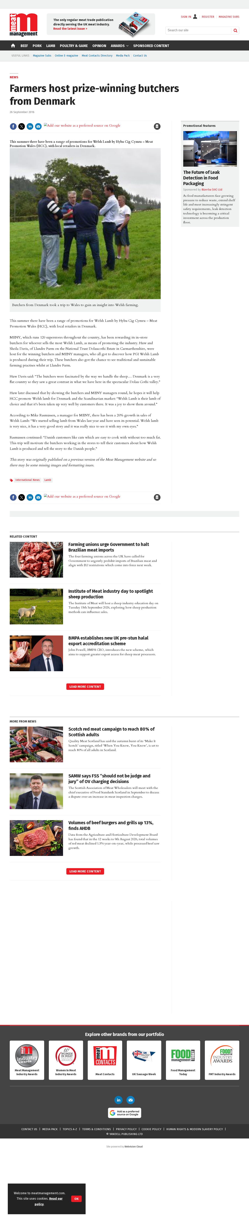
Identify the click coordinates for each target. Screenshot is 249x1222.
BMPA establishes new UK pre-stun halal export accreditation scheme (108, 640)
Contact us (29, 1129)
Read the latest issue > (70, 28)
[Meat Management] (23, 36)
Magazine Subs (42, 55)
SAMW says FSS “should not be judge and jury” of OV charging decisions (109, 778)
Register (208, 16)
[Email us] (130, 1100)
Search (235, 30)
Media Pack (123, 55)
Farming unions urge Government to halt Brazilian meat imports (108, 547)
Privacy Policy (126, 1129)
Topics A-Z (70, 1129)
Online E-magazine (66, 55)
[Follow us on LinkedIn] (118, 1100)
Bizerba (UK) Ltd (212, 189)
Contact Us (140, 55)
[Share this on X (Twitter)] (21, 126)
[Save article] (157, 126)
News (14, 77)
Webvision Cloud (133, 1146)
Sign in (112, 118)
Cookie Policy (151, 1129)
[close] (160, 118)
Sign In (186, 16)
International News (27, 480)
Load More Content (85, 686)
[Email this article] (38, 126)
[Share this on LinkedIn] (29, 126)
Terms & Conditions (96, 1129)
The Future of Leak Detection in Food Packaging (201, 178)
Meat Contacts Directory (97, 55)
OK (76, 1199)
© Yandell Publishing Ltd (124, 1134)
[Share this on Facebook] (13, 126)
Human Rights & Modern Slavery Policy (194, 1129)
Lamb (47, 480)
